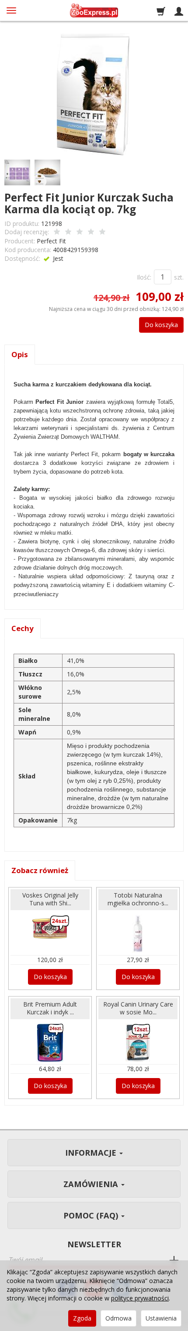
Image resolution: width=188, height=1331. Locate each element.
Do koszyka (161, 325)
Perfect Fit (51, 241)
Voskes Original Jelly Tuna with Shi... (50, 899)
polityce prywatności (140, 1298)
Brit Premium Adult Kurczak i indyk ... (50, 1008)
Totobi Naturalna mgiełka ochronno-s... (138, 899)
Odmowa (118, 1318)
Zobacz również (39, 870)
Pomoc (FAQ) (91, 1215)
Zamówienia (91, 1184)
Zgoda (82, 1318)
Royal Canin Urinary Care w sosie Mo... (138, 1008)
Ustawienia (161, 1318)
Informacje (91, 1152)
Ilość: (144, 277)
